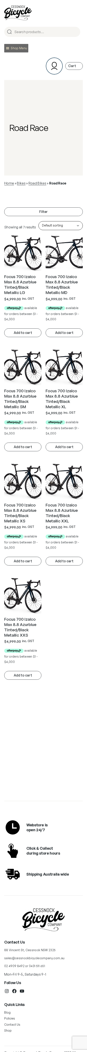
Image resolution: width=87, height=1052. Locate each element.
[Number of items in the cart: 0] (74, 66)
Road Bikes (37, 183)
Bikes (21, 183)
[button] (19, 48)
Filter (43, 212)
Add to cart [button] (23, 333)
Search (75, 32)
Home (9, 183)
